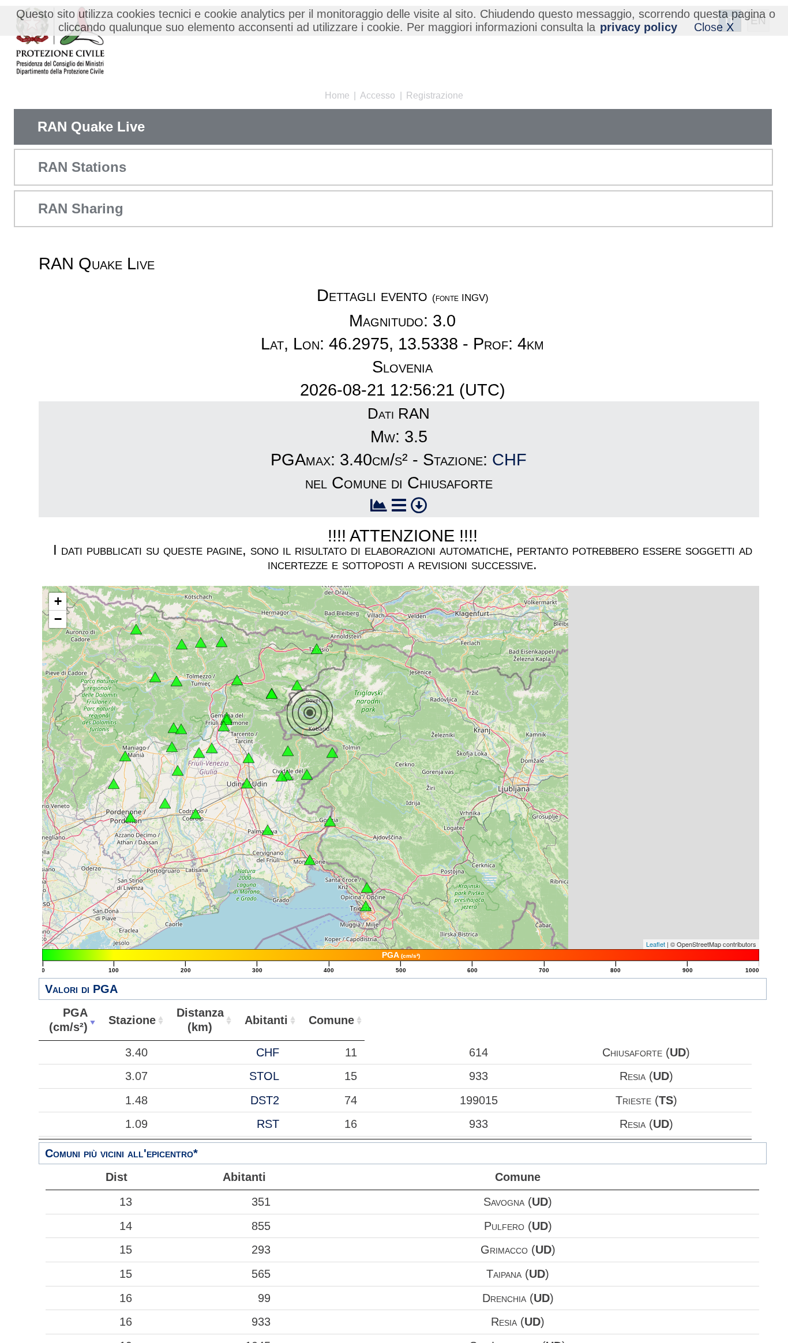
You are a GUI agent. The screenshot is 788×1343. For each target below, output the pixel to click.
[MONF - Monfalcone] (310, 860)
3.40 (136, 1052)
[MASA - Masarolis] (288, 751)
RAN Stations (82, 167)
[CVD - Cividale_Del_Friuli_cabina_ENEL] (281, 776)
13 (125, 1201)
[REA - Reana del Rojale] (248, 757)
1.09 (136, 1124)
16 (125, 1298)
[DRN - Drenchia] (332, 752)
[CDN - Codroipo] (195, 813)
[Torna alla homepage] (60, 42)
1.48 (136, 1100)
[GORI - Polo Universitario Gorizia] (330, 821)
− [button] (58, 619)
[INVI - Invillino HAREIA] (176, 681)
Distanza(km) (200, 1019)
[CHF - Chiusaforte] (297, 685)
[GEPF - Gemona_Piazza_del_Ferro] (226, 719)
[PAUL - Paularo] (221, 642)
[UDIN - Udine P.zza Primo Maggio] (247, 783)
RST (268, 1124)
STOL (264, 1076)
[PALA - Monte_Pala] (181, 729)
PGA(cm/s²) (68, 1019)
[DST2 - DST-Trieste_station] (366, 906)
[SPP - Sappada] (136, 629)
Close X (714, 27)
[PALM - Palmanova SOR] (267, 830)
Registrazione (434, 95)
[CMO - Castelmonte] (307, 774)
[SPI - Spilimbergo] (177, 770)
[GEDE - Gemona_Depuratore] (224, 726)
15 (125, 1249)
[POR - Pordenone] (130, 817)
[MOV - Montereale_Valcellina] (125, 756)
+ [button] (58, 601)
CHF (509, 459)
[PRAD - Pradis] (173, 727)
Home (337, 95)
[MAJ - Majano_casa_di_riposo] (211, 748)
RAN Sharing (80, 208)
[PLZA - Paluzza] (201, 642)
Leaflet (655, 944)
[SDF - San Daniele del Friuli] (199, 752)
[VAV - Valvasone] (165, 803)
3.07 (136, 1076)
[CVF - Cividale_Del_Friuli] (287, 775)
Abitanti (266, 1020)
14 (125, 1226)
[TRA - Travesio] (172, 747)
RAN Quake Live (91, 126)
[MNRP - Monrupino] (367, 887)
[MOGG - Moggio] (237, 680)
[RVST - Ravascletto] (181, 644)
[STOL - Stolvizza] (271, 693)
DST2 (264, 1100)
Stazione (132, 1020)
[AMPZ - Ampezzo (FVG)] (155, 677)
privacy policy (638, 27)
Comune (331, 1020)
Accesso (377, 95)
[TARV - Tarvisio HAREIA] (316, 648)
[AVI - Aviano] (113, 783)
